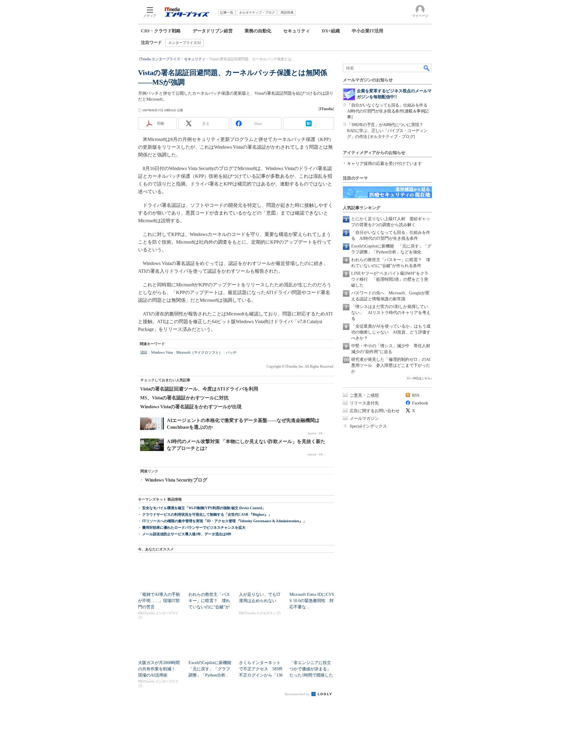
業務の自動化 (258, 30)
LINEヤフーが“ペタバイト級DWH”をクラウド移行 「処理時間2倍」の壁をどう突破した (389, 279)
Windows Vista (162, 352)
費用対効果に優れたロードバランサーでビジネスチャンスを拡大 (194, 527)
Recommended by (298, 694)
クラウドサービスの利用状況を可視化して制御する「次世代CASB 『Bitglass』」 (207, 514)
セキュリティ (296, 30)
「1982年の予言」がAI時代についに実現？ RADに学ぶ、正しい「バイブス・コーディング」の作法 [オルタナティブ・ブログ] (387, 131)
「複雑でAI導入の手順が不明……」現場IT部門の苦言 (159, 600)
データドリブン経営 (213, 30)
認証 (144, 352)
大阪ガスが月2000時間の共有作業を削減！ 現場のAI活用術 (159, 669)
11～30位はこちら (418, 378)
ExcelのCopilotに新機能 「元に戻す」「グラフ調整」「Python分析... (212, 669)
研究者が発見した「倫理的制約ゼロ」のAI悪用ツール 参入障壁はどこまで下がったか (390, 365)
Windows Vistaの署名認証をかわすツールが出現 (191, 406)
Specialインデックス (368, 426)
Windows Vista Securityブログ (176, 479)
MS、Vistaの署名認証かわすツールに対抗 (184, 397)
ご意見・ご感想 (364, 395)
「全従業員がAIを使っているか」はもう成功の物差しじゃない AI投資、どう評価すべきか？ (390, 332)
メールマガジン (364, 418)
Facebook (420, 403)
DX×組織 (331, 30)
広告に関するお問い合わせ (375, 411)
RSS (415, 395)
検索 (426, 68)
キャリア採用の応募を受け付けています (384, 163)
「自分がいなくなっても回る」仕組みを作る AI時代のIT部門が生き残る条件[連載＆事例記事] (389, 111)
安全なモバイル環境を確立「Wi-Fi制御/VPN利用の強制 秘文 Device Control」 (203, 508)
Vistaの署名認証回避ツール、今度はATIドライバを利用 (199, 388)
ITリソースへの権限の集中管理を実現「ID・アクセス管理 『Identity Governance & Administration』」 (224, 521)
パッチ (231, 352)
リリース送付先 (364, 403)
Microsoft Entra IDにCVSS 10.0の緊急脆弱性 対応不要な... (311, 600)
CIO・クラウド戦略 (161, 30)
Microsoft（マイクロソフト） (199, 352)
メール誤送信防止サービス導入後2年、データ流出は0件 (186, 534)
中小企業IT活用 (367, 30)
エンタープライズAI (184, 43)
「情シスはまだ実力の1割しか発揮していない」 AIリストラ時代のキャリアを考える (390, 312)
